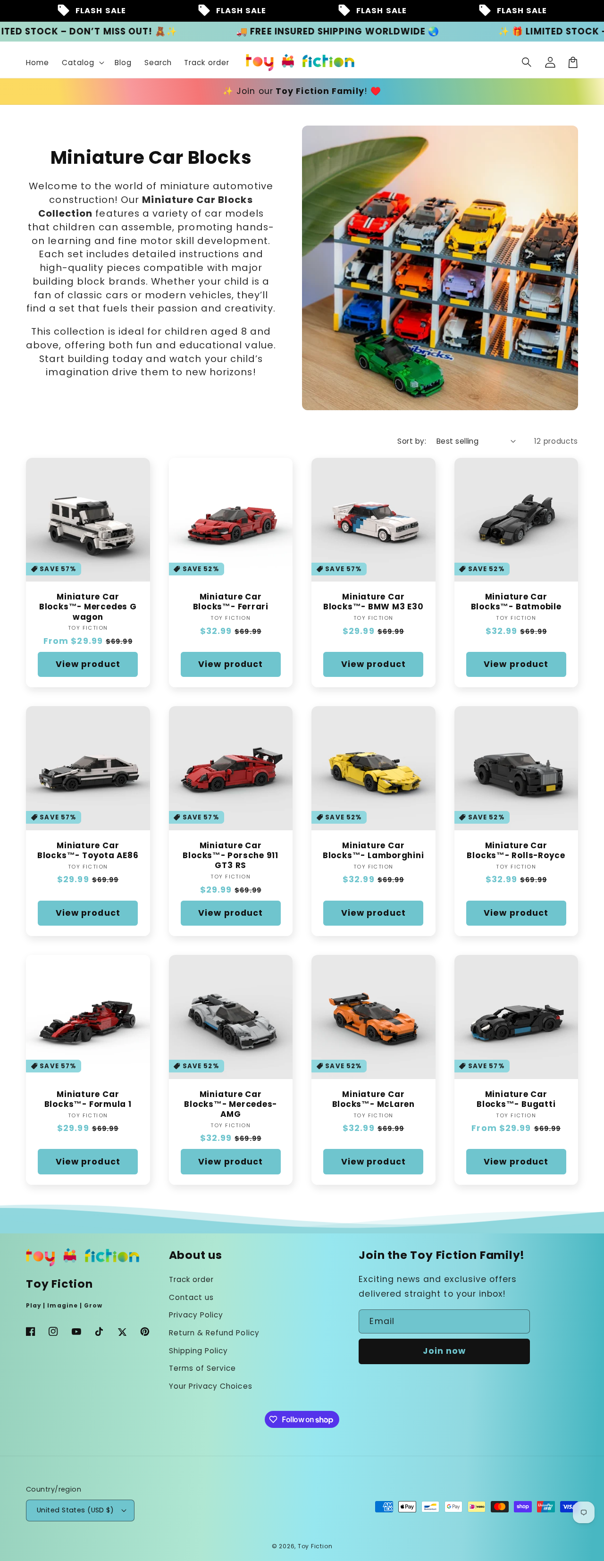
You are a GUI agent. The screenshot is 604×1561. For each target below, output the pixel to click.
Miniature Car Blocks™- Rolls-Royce (516, 851)
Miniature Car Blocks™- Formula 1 (88, 1099)
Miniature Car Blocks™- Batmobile (516, 602)
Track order (191, 1279)
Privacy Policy (196, 1315)
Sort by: (411, 441)
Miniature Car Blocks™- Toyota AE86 (88, 851)
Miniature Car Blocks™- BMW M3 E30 (373, 602)
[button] (527, 62)
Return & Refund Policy (214, 1333)
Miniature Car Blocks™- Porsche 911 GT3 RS (230, 856)
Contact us (191, 1297)
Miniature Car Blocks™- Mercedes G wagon (88, 607)
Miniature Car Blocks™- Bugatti (516, 1099)
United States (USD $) (75, 1510)
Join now (444, 1351)
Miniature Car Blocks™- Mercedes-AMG (230, 1104)
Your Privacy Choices (210, 1386)
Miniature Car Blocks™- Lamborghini (373, 851)
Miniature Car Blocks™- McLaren (373, 1099)
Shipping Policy (198, 1351)
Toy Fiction (315, 1546)
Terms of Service (202, 1368)
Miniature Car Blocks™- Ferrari (230, 602)
